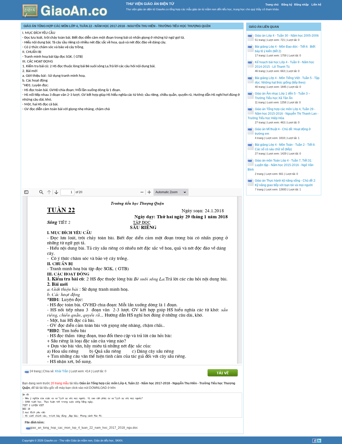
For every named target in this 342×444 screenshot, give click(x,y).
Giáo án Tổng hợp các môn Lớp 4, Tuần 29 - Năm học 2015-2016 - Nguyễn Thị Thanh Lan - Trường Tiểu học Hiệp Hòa (283, 113)
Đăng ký (286, 4)
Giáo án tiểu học (104, 440)
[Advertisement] (132, 150)
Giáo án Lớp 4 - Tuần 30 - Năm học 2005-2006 (287, 35)
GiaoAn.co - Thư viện (57, 440)
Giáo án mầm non (81, 440)
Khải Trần (61, 371)
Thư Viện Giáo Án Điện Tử (150, 4)
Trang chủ (272, 4)
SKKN (118, 440)
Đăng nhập (301, 4)
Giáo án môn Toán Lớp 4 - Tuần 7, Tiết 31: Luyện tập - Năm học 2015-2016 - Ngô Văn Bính (280, 165)
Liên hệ (316, 4)
